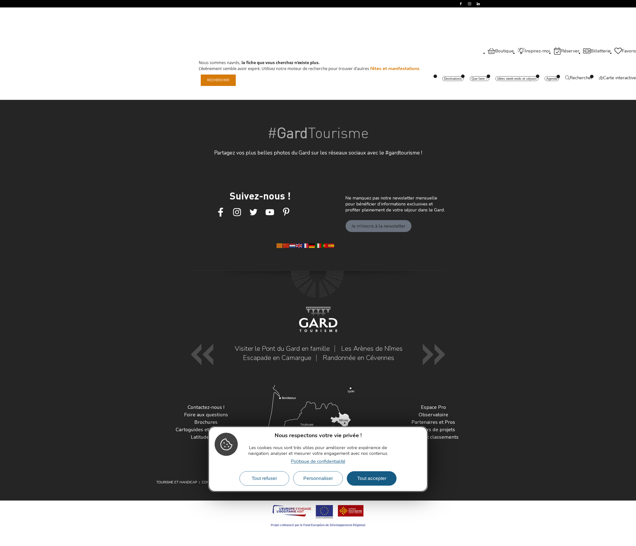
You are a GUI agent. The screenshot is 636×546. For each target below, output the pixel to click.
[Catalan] (280, 245)
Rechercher (218, 80)
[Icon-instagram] (237, 212)
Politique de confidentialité (318, 461)
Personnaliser (318, 478)
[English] (299, 245)
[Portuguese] (325, 245)
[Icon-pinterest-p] (286, 212)
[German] (312, 245)
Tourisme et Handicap (176, 482)
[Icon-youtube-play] (269, 212)
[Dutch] (292, 245)
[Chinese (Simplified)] (286, 245)
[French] (305, 245)
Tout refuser (264, 478)
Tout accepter (371, 478)
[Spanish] (331, 245)
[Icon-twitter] (253, 212)
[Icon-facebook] (220, 212)
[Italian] (318, 245)
